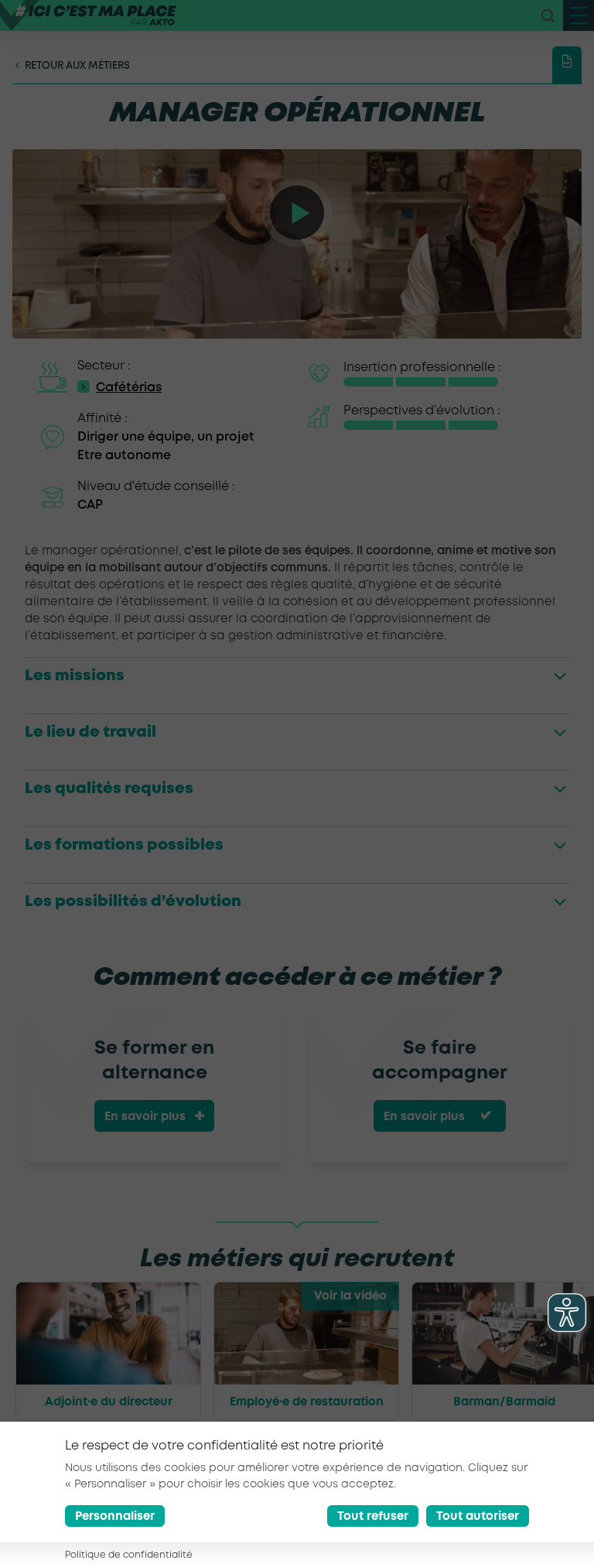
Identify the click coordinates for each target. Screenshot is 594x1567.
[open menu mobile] (578, 15)
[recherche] (547, 15)
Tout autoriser (477, 1516)
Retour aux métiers (77, 66)
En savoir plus (145, 1117)
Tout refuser (372, 1516)
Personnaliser (115, 1516)
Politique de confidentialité (129, 1555)
